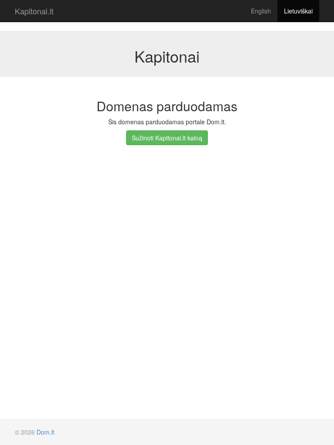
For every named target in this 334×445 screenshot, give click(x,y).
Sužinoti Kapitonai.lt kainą (167, 137)
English (261, 11)
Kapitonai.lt (34, 11)
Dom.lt (45, 432)
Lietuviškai (298, 11)
